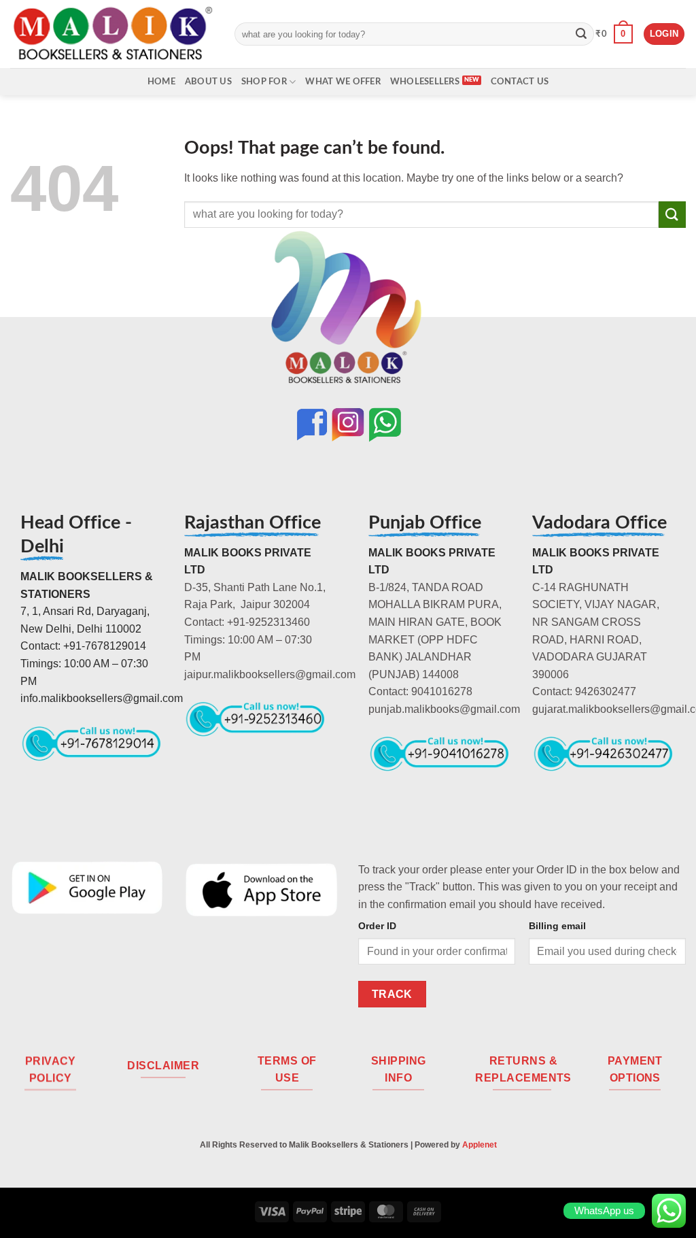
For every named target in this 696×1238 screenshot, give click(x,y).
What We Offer (342, 82)
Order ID (377, 925)
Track (392, 994)
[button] (614, 34)
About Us (208, 82)
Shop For (264, 82)
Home (161, 82)
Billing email (557, 925)
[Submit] (581, 34)
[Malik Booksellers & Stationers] (112, 33)
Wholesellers (424, 82)
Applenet (479, 1145)
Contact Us (520, 82)
